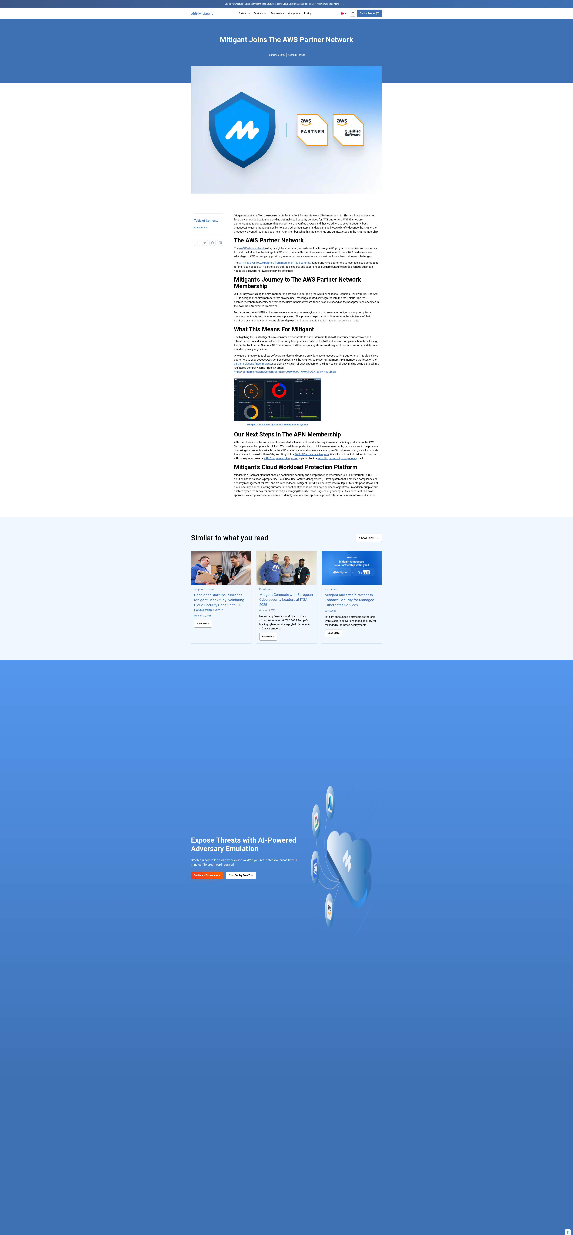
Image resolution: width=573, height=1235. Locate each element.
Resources (276, 13)
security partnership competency (337, 458)
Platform (243, 13)
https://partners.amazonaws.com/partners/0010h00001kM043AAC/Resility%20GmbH (285, 371)
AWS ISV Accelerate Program (312, 454)
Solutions (258, 13)
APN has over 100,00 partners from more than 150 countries (274, 262)
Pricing (307, 13)
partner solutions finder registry (252, 363)
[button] (244, 13)
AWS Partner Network (252, 248)
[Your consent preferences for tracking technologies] (568, 1232)
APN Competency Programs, (281, 458)
